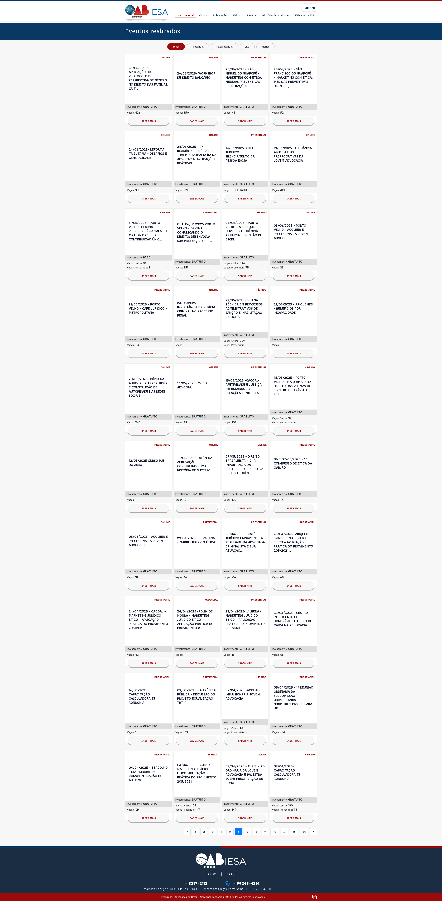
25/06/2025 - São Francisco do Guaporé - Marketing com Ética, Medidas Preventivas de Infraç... (293, 77)
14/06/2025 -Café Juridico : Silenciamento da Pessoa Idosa (240, 154)
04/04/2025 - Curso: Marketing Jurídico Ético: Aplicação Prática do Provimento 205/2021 (196, 773)
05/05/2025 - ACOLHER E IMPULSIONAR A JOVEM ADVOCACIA (148, 541)
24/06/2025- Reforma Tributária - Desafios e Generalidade (148, 153)
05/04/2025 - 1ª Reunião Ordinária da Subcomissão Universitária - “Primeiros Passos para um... (293, 698)
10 (274, 831)
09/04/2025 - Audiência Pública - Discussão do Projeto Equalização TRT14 (196, 696)
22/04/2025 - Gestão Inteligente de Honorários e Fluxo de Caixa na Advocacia (293, 619)
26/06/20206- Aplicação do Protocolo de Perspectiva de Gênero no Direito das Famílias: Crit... (148, 78)
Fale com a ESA (304, 15)
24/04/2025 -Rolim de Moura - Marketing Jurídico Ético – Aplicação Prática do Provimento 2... (195, 620)
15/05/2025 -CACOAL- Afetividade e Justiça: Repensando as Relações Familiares (243, 387)
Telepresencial (224, 46)
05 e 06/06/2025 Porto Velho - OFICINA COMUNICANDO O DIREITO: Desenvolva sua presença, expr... (196, 232)
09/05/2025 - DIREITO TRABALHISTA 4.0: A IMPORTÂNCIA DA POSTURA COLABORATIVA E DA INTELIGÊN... (244, 465)
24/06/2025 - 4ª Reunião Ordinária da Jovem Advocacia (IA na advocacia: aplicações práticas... (196, 155)
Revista (251, 15)
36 (304, 831)
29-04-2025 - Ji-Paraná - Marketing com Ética (196, 540)
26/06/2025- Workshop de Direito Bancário (196, 75)
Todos (176, 46)
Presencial (198, 46)
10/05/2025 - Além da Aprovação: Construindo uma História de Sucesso (194, 464)
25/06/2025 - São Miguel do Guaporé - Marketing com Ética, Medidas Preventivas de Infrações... (243, 77)
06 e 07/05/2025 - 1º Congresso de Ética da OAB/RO (293, 463)
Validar (237, 15)
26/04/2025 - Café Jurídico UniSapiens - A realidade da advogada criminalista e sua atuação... (245, 542)
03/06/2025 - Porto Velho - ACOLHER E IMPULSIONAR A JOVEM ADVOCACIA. (291, 232)
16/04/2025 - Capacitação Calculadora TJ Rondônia (142, 696)
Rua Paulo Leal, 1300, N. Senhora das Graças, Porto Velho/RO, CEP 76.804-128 (220, 888)
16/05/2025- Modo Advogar (192, 385)
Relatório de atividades (275, 15)
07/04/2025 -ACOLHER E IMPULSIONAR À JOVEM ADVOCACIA (244, 694)
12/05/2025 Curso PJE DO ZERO (146, 462)
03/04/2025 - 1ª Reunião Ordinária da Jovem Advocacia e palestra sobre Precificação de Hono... (245, 774)
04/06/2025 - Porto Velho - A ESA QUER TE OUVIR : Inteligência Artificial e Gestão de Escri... (243, 231)
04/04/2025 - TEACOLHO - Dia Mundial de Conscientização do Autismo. (148, 774)
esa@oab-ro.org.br (155, 888)
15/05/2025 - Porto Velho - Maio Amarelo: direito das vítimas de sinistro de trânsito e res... (292, 386)
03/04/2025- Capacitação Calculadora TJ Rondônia (287, 772)
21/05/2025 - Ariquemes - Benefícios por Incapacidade (293, 308)
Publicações (220, 15)
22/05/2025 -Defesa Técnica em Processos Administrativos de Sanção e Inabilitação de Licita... (244, 308)
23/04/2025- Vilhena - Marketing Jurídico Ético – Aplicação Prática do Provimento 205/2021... (245, 620)
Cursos (203, 15)
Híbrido (266, 46)
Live (247, 46)
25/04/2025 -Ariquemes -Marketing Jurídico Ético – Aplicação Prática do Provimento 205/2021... (293, 542)
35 (294, 831)
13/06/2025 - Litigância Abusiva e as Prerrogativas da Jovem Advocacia (293, 154)
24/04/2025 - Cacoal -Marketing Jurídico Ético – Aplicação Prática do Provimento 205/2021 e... (148, 620)
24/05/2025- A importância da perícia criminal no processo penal (196, 309)
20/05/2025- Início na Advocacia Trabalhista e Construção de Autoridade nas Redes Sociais (148, 387)
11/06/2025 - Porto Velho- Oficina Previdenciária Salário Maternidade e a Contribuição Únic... (148, 231)
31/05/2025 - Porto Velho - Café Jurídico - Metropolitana (148, 308)
